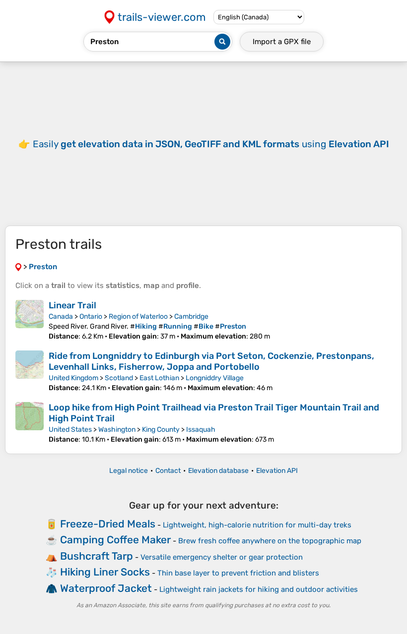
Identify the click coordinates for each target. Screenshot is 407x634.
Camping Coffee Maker (115, 539)
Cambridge (191, 316)
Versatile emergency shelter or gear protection (221, 557)
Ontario (90, 316)
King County (161, 429)
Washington (117, 429)
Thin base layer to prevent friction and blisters (238, 573)
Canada (61, 316)
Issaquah (200, 429)
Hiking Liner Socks (105, 572)
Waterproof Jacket (106, 588)
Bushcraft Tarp (96, 556)
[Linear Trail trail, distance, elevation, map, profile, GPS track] (29, 320)
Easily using (211, 144)
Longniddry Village (215, 378)
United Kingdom (73, 378)
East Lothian (159, 378)
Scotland (119, 378)
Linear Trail (72, 305)
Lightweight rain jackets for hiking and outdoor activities (258, 589)
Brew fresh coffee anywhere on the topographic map (269, 540)
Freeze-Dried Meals (107, 524)
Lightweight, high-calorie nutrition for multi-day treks (257, 524)
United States (70, 429)
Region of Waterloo (138, 316)
